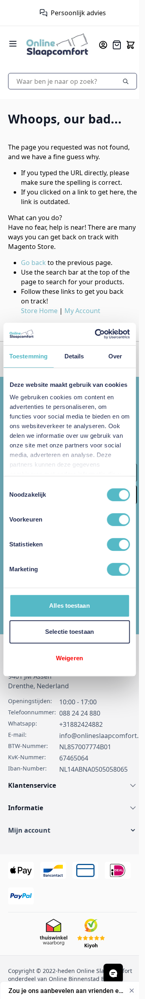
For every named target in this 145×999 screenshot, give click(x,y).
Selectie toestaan (69, 631)
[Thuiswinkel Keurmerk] (39, 12)
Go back (33, 262)
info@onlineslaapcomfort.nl (101, 735)
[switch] (118, 519)
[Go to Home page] (57, 45)
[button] (72, 830)
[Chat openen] (113, 973)
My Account (82, 310)
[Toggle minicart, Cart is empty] (130, 44)
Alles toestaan (69, 605)
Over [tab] (115, 356)
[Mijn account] (103, 44)
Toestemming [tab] (28, 356)
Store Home (39, 310)
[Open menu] (13, 44)
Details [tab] (74, 356)
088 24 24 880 (79, 713)
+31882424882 (81, 724)
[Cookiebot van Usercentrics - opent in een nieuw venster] (97, 334)
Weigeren (69, 658)
